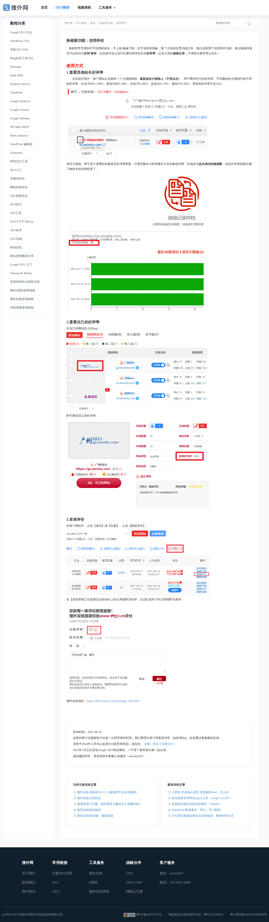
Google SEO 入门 (21, 264)
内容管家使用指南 (22, 307)
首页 (44, 7)
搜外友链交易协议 (89, 798)
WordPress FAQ (19, 41)
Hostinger (16, 66)
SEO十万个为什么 (21, 221)
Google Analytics (20, 101)
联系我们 (29, 882)
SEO (55, 882)
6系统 (93, 882)
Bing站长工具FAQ (21, 58)
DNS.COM (134, 882)
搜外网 (68, 23)
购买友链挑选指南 (89, 809)
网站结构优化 (19, 187)
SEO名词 (16, 230)
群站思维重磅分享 (22, 256)
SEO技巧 (16, 204)
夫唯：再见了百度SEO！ (160, 744)
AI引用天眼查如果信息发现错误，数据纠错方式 (203, 815)
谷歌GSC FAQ (19, 49)
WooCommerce (19, 135)
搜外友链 (96, 873)
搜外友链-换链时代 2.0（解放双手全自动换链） (108, 792)
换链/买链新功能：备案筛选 (95, 815)
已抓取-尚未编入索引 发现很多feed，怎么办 (200, 792)
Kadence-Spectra (20, 84)
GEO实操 (16, 238)
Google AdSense (20, 118)
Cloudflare (16, 92)
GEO (55, 891)
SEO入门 (16, 170)
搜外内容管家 (99, 891)
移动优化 (16, 247)
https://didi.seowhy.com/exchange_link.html (113, 701)
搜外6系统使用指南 (22, 290)
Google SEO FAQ (21, 32)
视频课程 (84, 7)
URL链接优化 (19, 195)
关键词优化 (17, 178)
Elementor (16, 152)
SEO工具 (16, 213)
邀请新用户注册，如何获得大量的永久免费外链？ (109, 804)
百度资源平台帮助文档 (25, 281)
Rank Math (16, 75)
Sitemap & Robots (21, 273)
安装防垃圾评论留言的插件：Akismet (196, 804)
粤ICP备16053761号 (148, 914)
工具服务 (105, 7)
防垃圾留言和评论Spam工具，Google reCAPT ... (202, 798)
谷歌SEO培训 (62, 873)
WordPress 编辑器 (21, 144)
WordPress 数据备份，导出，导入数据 (196, 809)
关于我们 (29, 873)
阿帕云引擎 (134, 891)
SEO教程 (63, 7)
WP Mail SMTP (19, 127)
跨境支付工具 (19, 161)
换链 (93, 23)
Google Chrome (19, 109)
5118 (129, 873)
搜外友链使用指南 (22, 299)
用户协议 (29, 891)
